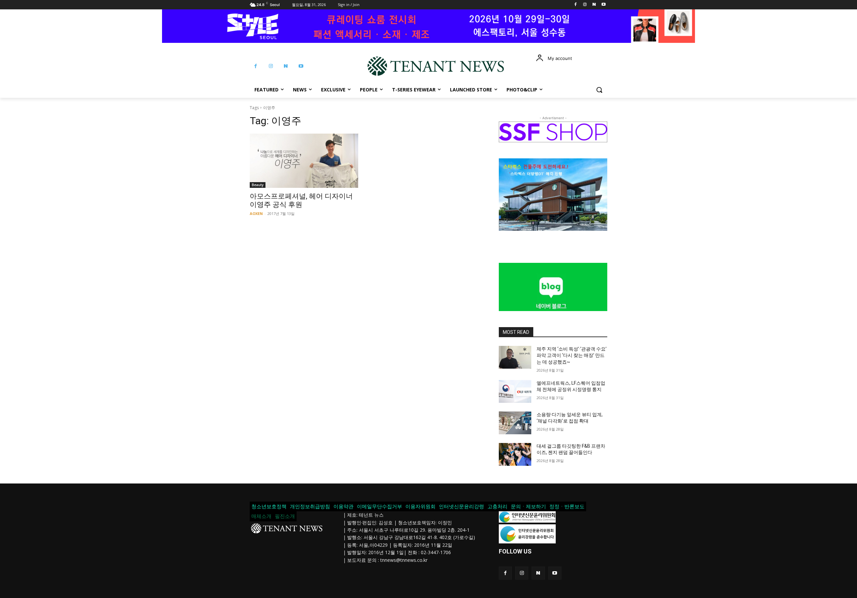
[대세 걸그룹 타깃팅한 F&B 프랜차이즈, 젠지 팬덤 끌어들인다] (515, 454)
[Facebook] (575, 5)
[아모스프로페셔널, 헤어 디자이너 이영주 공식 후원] (304, 161)
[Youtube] (603, 5)
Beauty (257, 184)
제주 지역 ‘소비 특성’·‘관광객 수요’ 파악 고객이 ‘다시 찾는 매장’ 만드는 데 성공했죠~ (572, 355)
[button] (599, 90)
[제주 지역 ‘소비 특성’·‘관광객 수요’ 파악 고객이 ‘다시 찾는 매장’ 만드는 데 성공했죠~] (515, 357)
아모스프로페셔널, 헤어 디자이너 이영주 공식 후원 (301, 200)
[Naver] (594, 5)
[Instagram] (585, 5)
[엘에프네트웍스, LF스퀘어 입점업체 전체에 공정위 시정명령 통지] (515, 391)
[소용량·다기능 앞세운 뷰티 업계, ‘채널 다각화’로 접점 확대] (515, 423)
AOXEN (256, 213)
